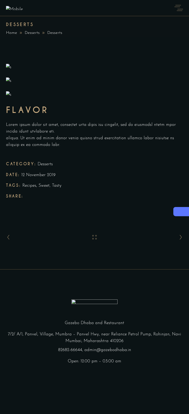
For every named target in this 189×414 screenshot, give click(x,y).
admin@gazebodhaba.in (107, 350)
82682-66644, (70, 350)
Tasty (57, 185)
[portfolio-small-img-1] (94, 67)
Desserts (32, 33)
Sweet (44, 185)
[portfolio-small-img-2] (94, 80)
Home (11, 33)
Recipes (29, 185)
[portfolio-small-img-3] (94, 94)
